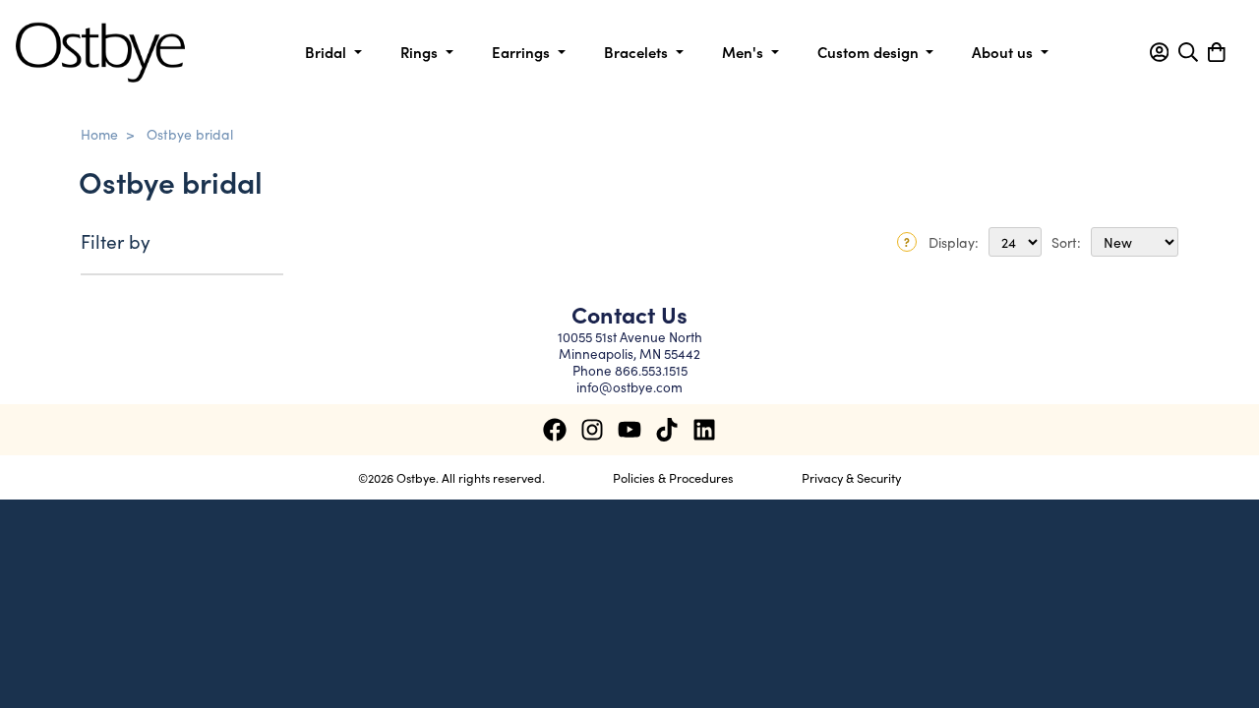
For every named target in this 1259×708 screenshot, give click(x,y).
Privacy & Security (851, 477)
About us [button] (1004, 51)
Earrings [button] (523, 51)
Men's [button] (744, 51)
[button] (1159, 52)
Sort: (1066, 242)
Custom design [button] (870, 51)
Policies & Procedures (673, 477)
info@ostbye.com (629, 387)
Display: (954, 242)
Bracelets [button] (638, 51)
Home (99, 134)
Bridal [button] (327, 51)
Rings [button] (421, 51)
